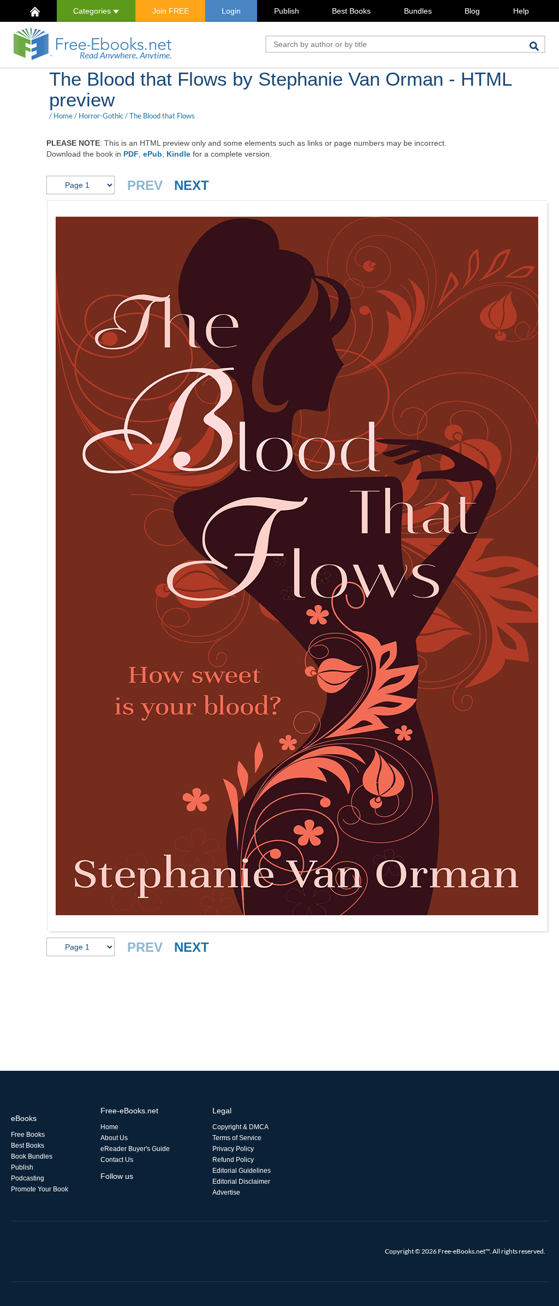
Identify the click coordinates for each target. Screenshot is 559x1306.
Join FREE (170, 11)
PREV (145, 185)
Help (521, 11)
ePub (152, 154)
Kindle (178, 154)
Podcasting (27, 1178)
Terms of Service (236, 1138)
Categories (93, 11)
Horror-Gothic (101, 115)
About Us (114, 1138)
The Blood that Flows (162, 115)
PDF (131, 154)
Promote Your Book (39, 1189)
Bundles (418, 11)
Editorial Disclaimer (241, 1181)
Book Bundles (31, 1156)
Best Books (351, 11)
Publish (286, 11)
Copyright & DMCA (240, 1127)
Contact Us (116, 1160)
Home (63, 115)
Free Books (28, 1134)
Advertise (226, 1192)
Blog (472, 11)
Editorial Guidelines (241, 1170)
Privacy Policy (233, 1149)
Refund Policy (233, 1160)
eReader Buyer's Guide (135, 1149)
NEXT (191, 185)
